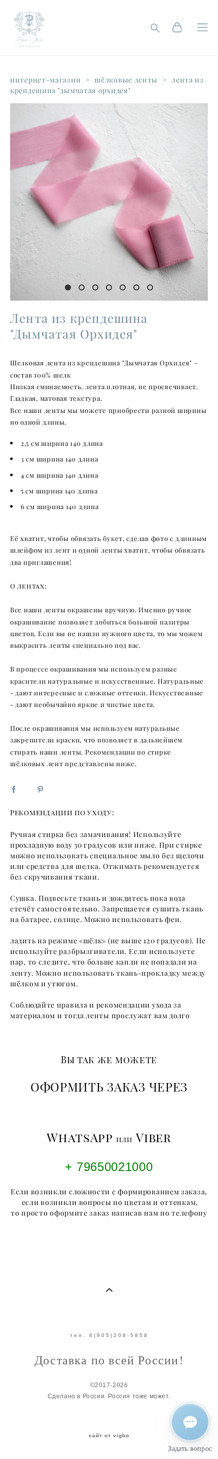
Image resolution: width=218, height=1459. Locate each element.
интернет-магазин (45, 80)
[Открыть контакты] (190, 1422)
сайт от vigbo (109, 1435)
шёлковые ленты (126, 80)
